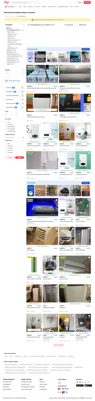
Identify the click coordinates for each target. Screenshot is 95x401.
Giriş (79, 2)
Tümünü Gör (86, 49)
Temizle (10, 157)
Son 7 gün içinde (11, 129)
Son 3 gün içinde (11, 126)
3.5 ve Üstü (10, 148)
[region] (58, 56)
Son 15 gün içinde (11, 131)
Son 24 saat (10, 124)
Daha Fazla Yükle (59, 345)
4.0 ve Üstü (10, 150)
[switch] (21, 88)
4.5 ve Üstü (10, 152)
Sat (88, 2)
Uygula (19, 157)
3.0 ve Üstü (10, 146)
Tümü (9, 122)
